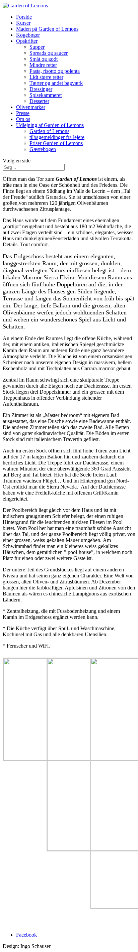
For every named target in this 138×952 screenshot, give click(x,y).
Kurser (23, 23)
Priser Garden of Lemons (56, 143)
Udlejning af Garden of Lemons (50, 125)
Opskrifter (27, 41)
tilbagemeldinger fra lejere (56, 137)
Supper (37, 47)
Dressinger (40, 89)
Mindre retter (43, 65)
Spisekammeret (45, 95)
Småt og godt (43, 59)
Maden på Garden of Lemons (47, 29)
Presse (22, 113)
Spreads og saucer (48, 53)
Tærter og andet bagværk (56, 83)
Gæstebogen (42, 149)
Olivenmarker (30, 107)
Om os (23, 119)
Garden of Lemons (49, 131)
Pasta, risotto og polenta (54, 71)
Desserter (39, 101)
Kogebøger (28, 35)
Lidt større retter (46, 77)
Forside (24, 17)
